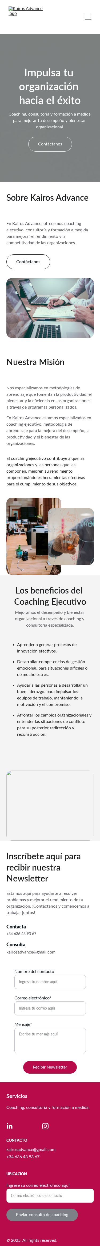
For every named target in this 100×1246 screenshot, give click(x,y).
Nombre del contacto (34, 972)
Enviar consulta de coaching (42, 1215)
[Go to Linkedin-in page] (9, 1126)
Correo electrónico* (32, 998)
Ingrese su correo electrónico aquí (38, 1185)
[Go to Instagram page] (45, 1126)
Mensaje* (23, 1024)
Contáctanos (50, 144)
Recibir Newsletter (50, 1067)
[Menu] (88, 17)
